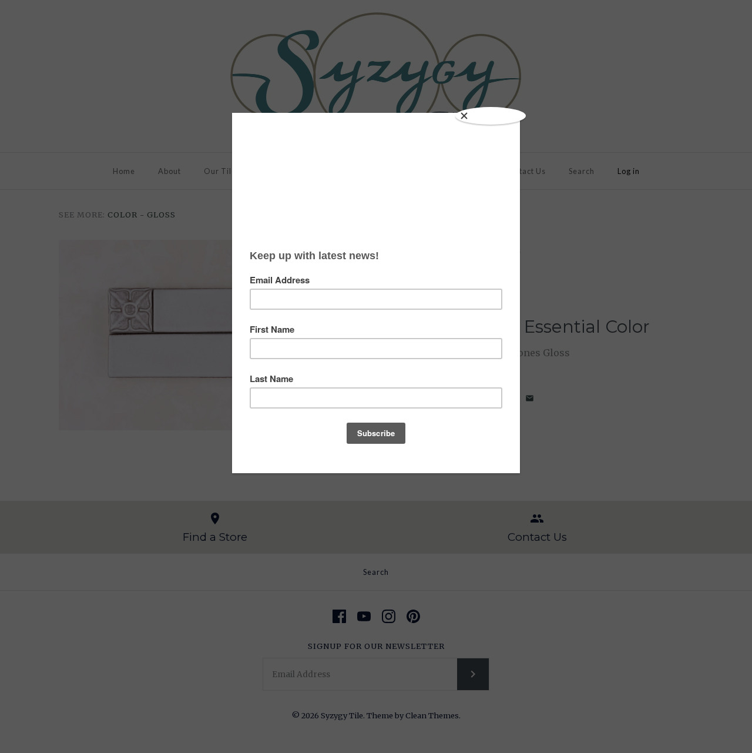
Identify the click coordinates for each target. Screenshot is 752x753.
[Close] (490, 116)
